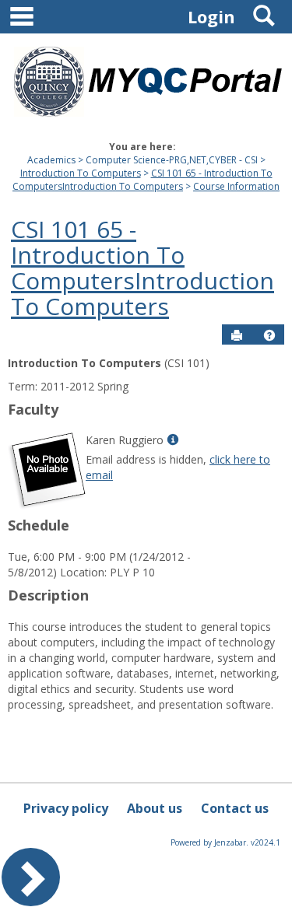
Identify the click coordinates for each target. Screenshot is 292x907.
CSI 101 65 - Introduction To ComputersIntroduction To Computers (142, 179)
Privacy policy (65, 808)
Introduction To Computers (80, 173)
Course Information (236, 186)
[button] (269, 335)
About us (154, 808)
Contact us (235, 808)
